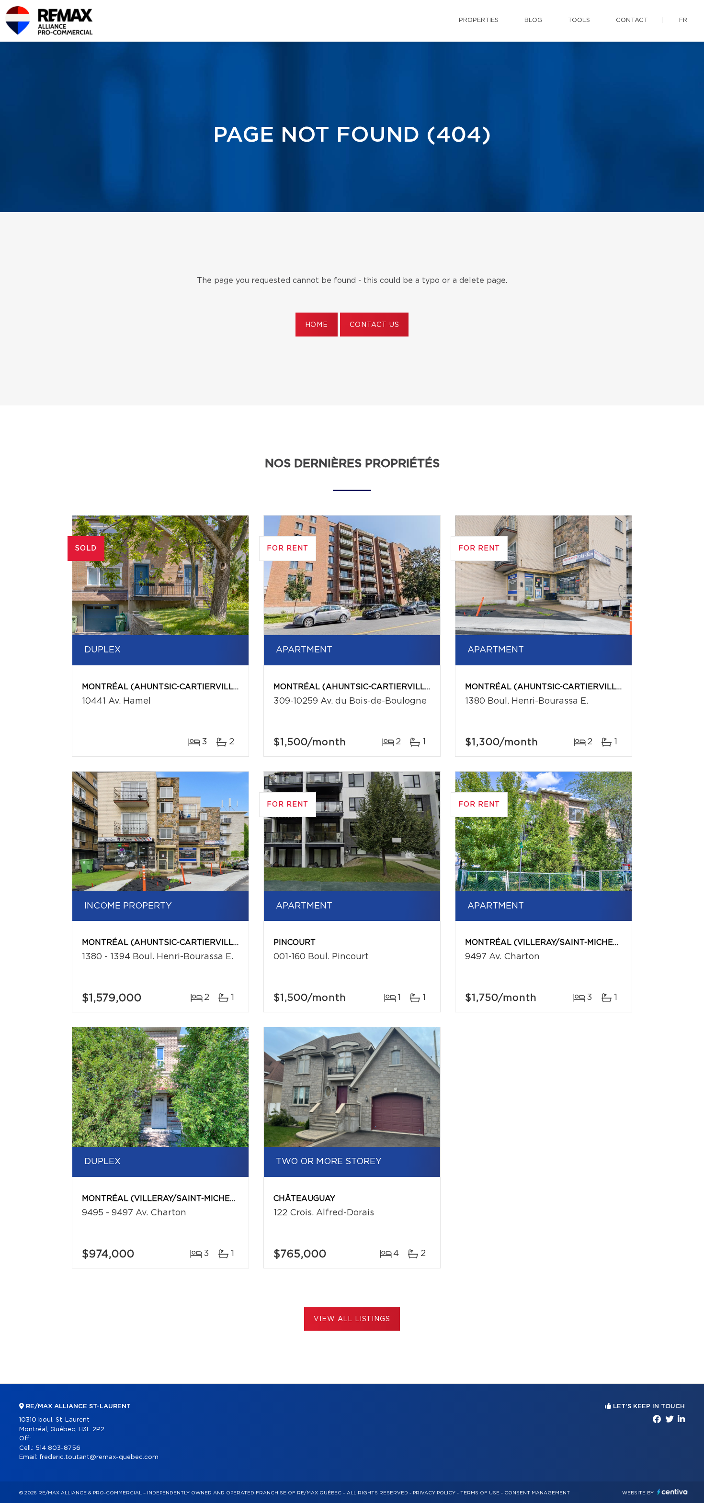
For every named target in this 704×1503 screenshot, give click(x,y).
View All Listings (352, 1319)
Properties (479, 20)
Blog (533, 20)
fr (683, 20)
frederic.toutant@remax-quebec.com (99, 1457)
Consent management (537, 1493)
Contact (632, 20)
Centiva (672, 1492)
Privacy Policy (434, 1493)
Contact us (374, 325)
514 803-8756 (57, 1448)
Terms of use (480, 1493)
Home (316, 325)
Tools (579, 20)
